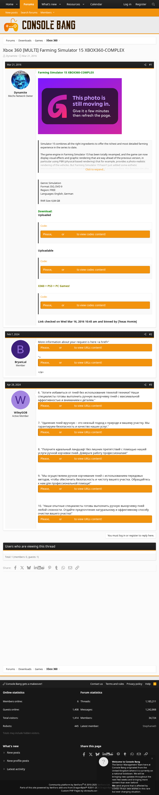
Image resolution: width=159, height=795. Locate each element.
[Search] (153, 4)
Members (46, 12)
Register (71, 234)
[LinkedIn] (35, 567)
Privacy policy (134, 684)
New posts (11, 12)
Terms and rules (115, 684)
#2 (150, 334)
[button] (17, 4)
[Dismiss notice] (151, 759)
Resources (73, 4)
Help (148, 684)
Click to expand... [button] (95, 169)
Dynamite (11, 56)
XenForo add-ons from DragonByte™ (68, 787)
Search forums (29, 12)
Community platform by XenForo (79, 784)
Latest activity (16, 769)
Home (9, 4)
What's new (49, 4)
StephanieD (149, 726)
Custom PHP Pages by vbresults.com (79, 790)
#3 (150, 384)
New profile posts (18, 761)
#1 (150, 64)
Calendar (96, 4)
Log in (57, 234)
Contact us (96, 684)
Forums (29, 4)
